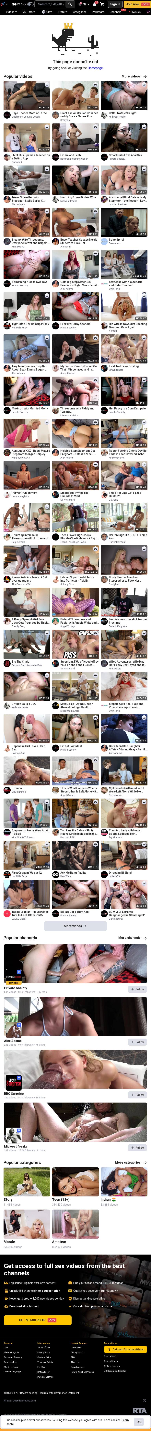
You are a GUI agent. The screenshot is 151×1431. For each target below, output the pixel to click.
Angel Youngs (68, 626)
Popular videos (18, 76)
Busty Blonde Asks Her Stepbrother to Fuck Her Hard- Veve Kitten (124, 579)
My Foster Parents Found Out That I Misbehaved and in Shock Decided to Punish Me (79, 368)
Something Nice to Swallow (29, 281)
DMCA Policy (43, 1372)
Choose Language (12, 1371)
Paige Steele (18, 542)
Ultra (49, 11)
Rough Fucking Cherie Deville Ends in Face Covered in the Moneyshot (127, 452)
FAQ (73, 1357)
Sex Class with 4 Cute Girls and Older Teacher (126, 283)
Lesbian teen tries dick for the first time (128, 621)
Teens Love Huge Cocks (73, 542)
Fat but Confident (71, 746)
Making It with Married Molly (30, 408)
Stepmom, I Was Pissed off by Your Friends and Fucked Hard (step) (79, 663)
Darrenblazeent (117, 542)
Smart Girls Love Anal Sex (125, 155)
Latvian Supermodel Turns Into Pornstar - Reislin (77, 579)
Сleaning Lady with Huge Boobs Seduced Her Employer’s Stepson (124, 832)
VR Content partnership (115, 1371)
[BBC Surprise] (75, 1069)
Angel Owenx (67, 795)
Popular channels (20, 937)
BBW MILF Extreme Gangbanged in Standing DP (127, 913)
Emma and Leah (70, 155)
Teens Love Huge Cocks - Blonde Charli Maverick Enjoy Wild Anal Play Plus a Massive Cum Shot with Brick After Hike (79, 536)
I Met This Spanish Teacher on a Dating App (31, 157)
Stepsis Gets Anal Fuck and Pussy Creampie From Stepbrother (126, 705)
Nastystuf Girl (67, 837)
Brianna (17, 788)
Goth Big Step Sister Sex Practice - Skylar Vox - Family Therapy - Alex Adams (79, 283)
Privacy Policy (43, 1352)
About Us (75, 1362)
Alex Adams (18, 204)
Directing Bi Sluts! (120, 872)
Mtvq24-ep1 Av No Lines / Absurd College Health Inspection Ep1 (76, 705)
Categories (80, 11)
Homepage (95, 68)
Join (6, 1347)
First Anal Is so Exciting (124, 366)
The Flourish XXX (21, 584)
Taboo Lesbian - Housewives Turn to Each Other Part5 (30, 913)
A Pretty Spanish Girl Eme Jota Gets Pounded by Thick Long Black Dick (30, 621)
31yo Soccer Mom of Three (29, 113)
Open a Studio (110, 1356)
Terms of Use (43, 1347)
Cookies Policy (44, 1357)
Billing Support (77, 1352)
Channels (117, 11)
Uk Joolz (113, 499)
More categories (128, 1162)
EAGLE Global (19, 918)
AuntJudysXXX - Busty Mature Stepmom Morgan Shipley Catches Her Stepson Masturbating (31, 452)
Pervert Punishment (24, 492)
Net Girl (113, 331)
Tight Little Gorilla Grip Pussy (30, 324)
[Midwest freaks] (75, 1122)
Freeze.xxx (115, 243)
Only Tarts (114, 289)
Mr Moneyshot (116, 457)
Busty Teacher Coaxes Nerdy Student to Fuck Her (78, 241)
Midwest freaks (117, 116)
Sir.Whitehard (116, 370)
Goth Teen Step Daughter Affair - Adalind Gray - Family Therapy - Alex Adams (127, 748)
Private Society (117, 158)
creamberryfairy (20, 496)
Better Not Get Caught (122, 113)
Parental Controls (45, 1377)
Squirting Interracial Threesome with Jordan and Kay (30, 536)
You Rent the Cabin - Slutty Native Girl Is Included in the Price (78, 832)
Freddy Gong (18, 626)
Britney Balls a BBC (24, 703)
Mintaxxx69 (18, 246)
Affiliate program (112, 1366)
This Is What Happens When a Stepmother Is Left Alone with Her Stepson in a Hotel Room (79, 790)
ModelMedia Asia (69, 711)
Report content (77, 1367)
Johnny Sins (67, 584)
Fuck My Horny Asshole (75, 324)
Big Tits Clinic (20, 661)
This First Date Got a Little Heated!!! (125, 494)
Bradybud (65, 120)
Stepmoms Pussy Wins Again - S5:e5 (30, 832)
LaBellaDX (114, 876)
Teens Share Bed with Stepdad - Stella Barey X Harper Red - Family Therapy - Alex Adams (31, 199)
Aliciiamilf (65, 246)
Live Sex (136, 11)
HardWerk (65, 876)
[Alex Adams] (75, 1016)
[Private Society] (75, 963)
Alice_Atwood (67, 373)
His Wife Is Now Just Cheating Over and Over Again (128, 325)
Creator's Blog (10, 1362)
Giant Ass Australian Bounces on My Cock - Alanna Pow (79, 115)
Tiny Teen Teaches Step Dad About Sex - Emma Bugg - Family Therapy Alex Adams (29, 368)
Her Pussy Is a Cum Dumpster (128, 408)
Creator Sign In (111, 1361)
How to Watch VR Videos (82, 1372)
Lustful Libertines (118, 204)
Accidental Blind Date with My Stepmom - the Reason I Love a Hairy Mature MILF (127, 199)
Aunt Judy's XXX (21, 457)
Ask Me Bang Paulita (73, 872)
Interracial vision (69, 415)
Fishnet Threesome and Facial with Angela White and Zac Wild (78, 621)
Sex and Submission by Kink (27, 665)
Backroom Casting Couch (26, 116)
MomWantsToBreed (22, 837)
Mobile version (11, 1367)
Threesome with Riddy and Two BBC (77, 410)
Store (61, 11)
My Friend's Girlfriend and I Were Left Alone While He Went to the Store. (126, 790)
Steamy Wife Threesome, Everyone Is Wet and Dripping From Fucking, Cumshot (30, 241)
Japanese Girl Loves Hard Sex (28, 748)
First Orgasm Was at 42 (27, 872)
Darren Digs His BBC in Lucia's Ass (128, 536)
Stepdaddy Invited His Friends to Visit (74, 494)
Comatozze (115, 795)
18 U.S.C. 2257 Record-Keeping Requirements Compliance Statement (41, 1393)
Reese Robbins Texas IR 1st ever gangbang (29, 579)
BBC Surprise (19, 792)
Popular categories (22, 1162)
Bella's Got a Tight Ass (74, 911)
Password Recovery (13, 1357)
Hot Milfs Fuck (19, 327)
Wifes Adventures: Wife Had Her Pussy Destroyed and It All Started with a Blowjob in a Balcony (127, 663)
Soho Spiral (116, 239)
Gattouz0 (17, 162)
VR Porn (28, 11)
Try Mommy (115, 837)
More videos (131, 76)
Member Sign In (11, 1352)
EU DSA (41, 1367)
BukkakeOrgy (116, 918)
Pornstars (98, 11)
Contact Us (76, 1347)
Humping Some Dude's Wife (78, 197)
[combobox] (50, 4)
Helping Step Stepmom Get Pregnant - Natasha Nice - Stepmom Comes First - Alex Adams (78, 452)
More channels (129, 938)
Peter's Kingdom (118, 626)
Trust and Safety (45, 1362)
